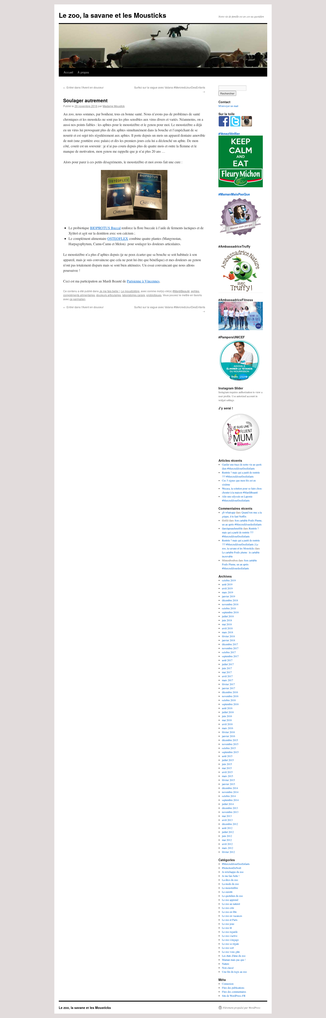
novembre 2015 (230, 744)
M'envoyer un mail (228, 106)
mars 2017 (227, 680)
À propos (83, 72)
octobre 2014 (229, 796)
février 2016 (228, 732)
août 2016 (227, 708)
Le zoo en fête (229, 911)
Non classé (228, 967)
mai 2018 (227, 624)
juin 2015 (227, 764)
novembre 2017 (230, 648)
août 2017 (227, 660)
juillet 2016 (228, 712)
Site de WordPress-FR (233, 995)
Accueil (68, 72)
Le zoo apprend (230, 900)
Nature (225, 963)
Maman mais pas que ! (234, 959)
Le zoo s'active (229, 935)
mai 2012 (227, 840)
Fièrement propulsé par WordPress (241, 1007)
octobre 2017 (229, 652)
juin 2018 (227, 620)
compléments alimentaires (79, 295)
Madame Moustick (114, 106)
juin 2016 (227, 716)
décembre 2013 (230, 808)
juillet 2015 (228, 760)
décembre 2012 (230, 824)
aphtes (195, 291)
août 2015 (227, 756)
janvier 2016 (228, 736)
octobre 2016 (229, 700)
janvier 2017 (228, 688)
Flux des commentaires (234, 991)
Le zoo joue (228, 923)
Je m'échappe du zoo (233, 872)
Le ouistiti (227, 892)
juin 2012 (227, 836)
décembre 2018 (230, 600)
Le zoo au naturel (231, 904)
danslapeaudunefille (232, 528)
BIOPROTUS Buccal (105, 227)
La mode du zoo (230, 884)
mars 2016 (227, 728)
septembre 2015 (230, 752)
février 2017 (228, 684)
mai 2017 (227, 672)
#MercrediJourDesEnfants (236, 864)
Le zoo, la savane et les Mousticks (112, 15)
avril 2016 (227, 724)
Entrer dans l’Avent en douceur (83, 87)
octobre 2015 (229, 748)
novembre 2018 (230, 604)
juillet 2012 (228, 832)
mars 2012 (227, 848)
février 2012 (228, 852)
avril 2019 (227, 588)
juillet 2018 (228, 616)
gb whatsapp (228, 512)
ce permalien (77, 299)
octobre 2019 (229, 580)
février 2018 (228, 636)
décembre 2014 (230, 788)
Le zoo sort (228, 947)
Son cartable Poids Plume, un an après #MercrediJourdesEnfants (239, 564)
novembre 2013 (230, 812)
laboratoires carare (133, 295)
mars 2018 (227, 632)
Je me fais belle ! (109, 291)
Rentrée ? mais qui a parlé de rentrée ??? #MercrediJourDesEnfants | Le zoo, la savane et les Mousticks (241, 544)
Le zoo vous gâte (231, 951)
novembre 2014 (230, 792)
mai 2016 (227, 720)
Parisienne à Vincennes (143, 281)
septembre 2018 (230, 612)
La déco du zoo (230, 880)
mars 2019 (227, 592)
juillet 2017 (228, 664)
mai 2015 (227, 768)
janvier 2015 (228, 784)
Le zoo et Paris (230, 919)
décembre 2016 (230, 692)
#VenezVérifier (229, 133)
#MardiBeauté (181, 291)
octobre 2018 (229, 608)
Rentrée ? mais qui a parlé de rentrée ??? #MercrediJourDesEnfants (240, 532)
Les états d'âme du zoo (233, 955)
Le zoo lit (227, 927)
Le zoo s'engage (230, 939)
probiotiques (153, 295)
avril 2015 (227, 772)
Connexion (228, 983)
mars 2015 (227, 776)
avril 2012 (227, 844)
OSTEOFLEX (117, 238)
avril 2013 (227, 820)
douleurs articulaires (108, 295)
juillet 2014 (228, 804)
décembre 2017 (230, 644)
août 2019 (227, 584)
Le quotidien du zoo (232, 896)
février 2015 (228, 780)
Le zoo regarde (230, 931)
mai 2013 (227, 816)
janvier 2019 (228, 596)
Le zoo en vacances (232, 915)
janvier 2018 (228, 640)
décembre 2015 (230, 740)
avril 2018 (227, 628)
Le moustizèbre (130, 291)
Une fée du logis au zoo (234, 971)
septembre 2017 (230, 656)
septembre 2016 (230, 704)
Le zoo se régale (230, 943)
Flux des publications (233, 987)
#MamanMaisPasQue (234, 194)
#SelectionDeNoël (231, 868)
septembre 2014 (230, 800)
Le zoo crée (228, 907)
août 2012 (227, 828)
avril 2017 (227, 676)
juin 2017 (227, 668)
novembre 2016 (230, 696)
